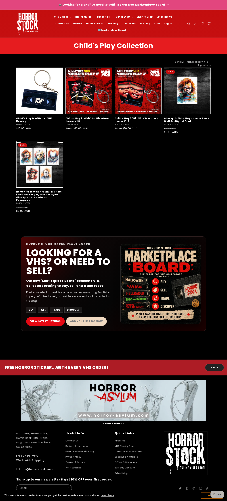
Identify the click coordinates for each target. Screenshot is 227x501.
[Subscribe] (68, 488)
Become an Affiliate (126, 456)
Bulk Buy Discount (125, 467)
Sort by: (179, 61)
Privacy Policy (73, 456)
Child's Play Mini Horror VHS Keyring (34, 119)
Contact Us (72, 440)
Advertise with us (113, 423)
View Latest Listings (45, 321)
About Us (120, 440)
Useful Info (74, 433)
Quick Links (124, 433)
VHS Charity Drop (125, 446)
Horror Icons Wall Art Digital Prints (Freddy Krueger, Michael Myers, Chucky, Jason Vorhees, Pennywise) (39, 196)
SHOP (214, 367)
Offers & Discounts (126, 462)
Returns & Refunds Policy (79, 451)
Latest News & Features (128, 451)
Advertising (121, 473)
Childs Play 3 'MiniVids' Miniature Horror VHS (136, 119)
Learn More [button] (107, 495)
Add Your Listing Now (86, 321)
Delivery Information (77, 446)
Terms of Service (75, 462)
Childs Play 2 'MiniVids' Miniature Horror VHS (87, 119)
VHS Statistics (73, 467)
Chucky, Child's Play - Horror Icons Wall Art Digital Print (186, 119)
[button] (62, 17)
